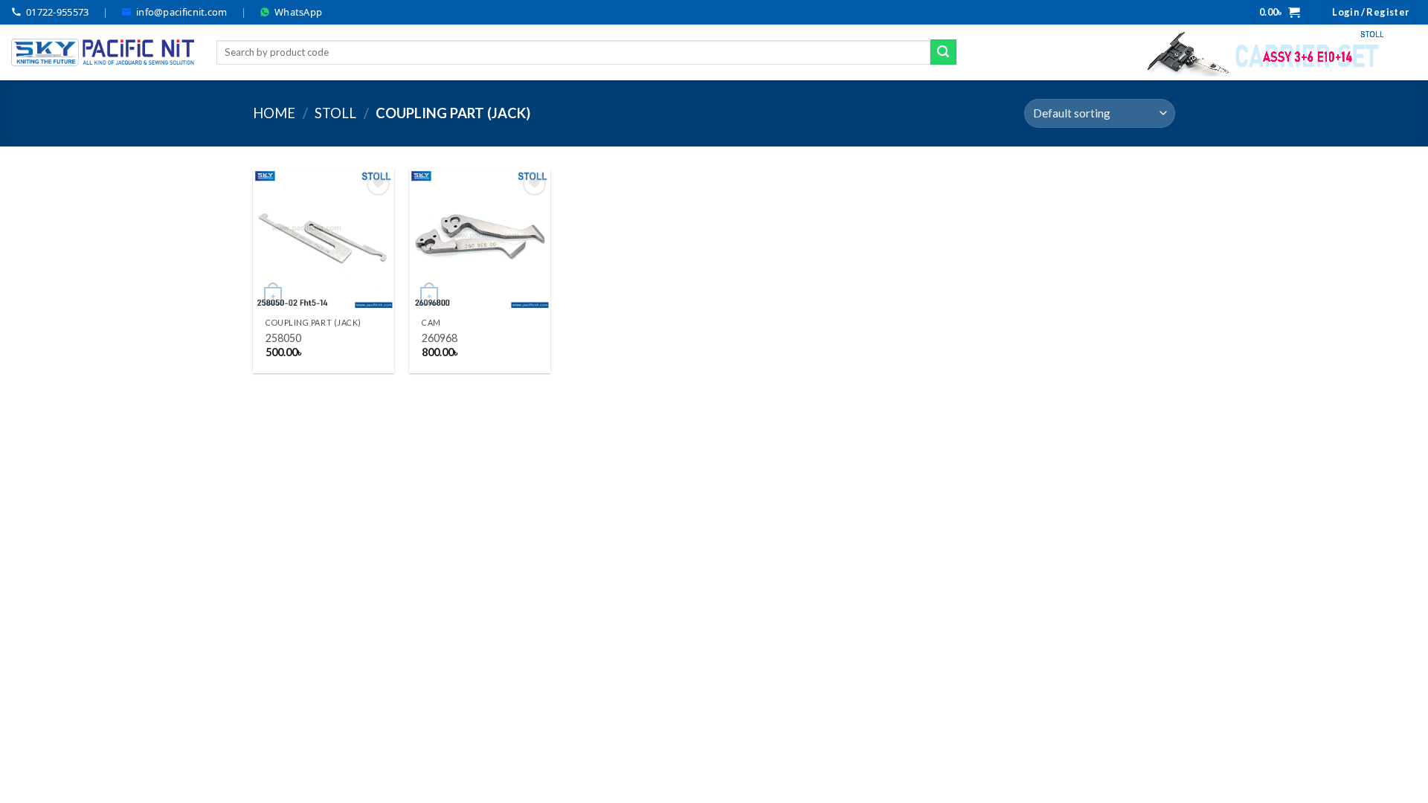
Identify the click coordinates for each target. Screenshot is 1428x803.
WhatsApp (298, 12)
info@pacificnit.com (182, 12)
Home (274, 113)
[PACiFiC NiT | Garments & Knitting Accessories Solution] (102, 52)
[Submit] (943, 52)
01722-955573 (57, 12)
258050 (283, 338)
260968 (439, 338)
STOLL (335, 113)
